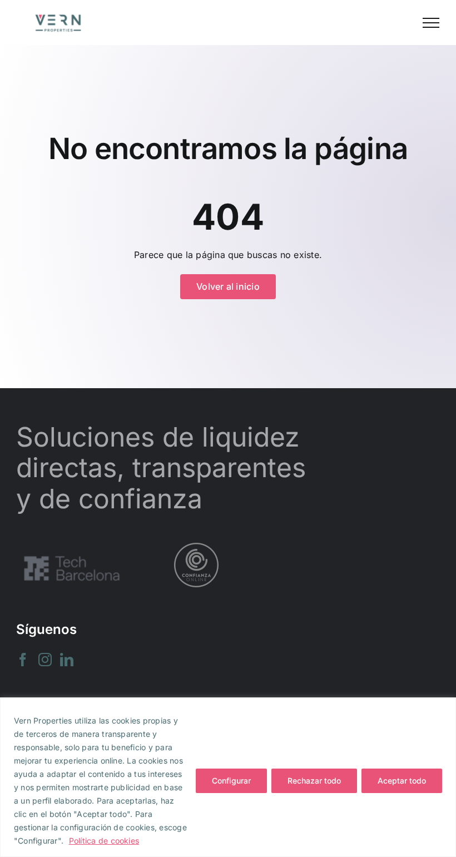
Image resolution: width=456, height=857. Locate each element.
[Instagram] (45, 659)
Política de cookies (104, 840)
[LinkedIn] (66, 659)
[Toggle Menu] (431, 23)
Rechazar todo (314, 780)
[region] (228, 777)
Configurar (231, 780)
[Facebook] (22, 659)
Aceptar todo (402, 780)
